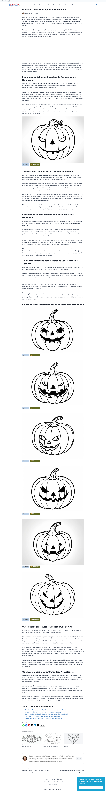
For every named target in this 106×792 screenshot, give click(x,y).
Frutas (61, 5)
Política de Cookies (49, 779)
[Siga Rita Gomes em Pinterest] (80, 758)
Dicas (49, 5)
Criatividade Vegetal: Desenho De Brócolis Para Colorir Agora (43, 718)
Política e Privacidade (49, 782)
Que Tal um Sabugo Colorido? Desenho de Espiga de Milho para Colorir (46, 714)
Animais (35, 5)
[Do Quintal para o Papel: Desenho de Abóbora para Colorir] (32, 738)
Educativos (42, 5)
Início (29, 5)
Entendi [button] (91, 787)
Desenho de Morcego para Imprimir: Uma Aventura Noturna (71, 770)
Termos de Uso (53, 785)
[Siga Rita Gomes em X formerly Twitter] (77, 758)
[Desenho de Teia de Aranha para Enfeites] (73, 738)
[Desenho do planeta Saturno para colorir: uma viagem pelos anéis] (52, 738)
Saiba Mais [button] (82, 783)
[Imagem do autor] (23, 13)
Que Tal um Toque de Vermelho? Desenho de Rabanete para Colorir (45, 710)
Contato (59, 779)
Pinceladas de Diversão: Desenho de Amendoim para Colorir (43, 716)
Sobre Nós (60, 782)
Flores (55, 5)
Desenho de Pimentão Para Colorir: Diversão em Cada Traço (43, 712)
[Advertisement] (53, 50)
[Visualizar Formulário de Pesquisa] (96, 5)
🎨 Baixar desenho (35, 164)
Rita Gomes (29, 13)
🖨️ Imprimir (25, 164)
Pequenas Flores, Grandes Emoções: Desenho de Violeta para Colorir (36, 770)
